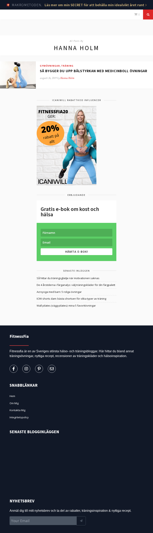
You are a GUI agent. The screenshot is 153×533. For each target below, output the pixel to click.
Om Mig (14, 403)
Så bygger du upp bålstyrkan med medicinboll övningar (93, 70)
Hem (12, 396)
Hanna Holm (67, 78)
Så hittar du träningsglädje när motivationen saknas (68, 278)
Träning (67, 65)
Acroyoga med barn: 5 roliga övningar (59, 292)
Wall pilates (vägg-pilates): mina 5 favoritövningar (66, 305)
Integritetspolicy (19, 417)
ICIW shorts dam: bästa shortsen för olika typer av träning (71, 298)
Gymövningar (50, 65)
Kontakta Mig (17, 410)
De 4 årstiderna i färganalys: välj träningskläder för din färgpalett (76, 285)
